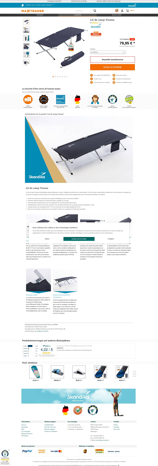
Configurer (111, 239)
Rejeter (47, 239)
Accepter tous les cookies (79, 239)
